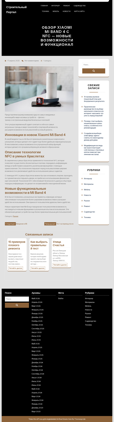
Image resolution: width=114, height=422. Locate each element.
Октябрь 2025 (37, 325)
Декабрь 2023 (37, 408)
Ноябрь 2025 (37, 321)
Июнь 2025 (36, 340)
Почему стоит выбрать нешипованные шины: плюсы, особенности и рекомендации (93, 124)
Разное (15, 216)
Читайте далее (15, 268)
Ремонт (66, 6)
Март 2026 (36, 306)
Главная (44, 6)
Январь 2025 (37, 359)
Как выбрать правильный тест (39, 245)
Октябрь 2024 (37, 370)
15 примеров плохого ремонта (16, 245)
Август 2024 (37, 377)
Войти (60, 298)
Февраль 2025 (37, 355)
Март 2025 (36, 351)
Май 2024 (36, 389)
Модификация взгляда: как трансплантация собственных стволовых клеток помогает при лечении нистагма (94, 149)
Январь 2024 (37, 404)
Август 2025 (37, 332)
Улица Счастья (58, 243)
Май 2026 (36, 298)
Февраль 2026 (38, 310)
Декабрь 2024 (37, 362)
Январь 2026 (37, 313)
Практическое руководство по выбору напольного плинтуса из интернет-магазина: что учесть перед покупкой (94, 111)
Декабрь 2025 (37, 317)
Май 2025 (36, 344)
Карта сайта (79, 11)
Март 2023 (36, 411)
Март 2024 (36, 396)
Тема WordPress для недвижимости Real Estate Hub (50, 419)
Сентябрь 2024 (38, 374)
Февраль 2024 (37, 400)
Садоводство (80, 6)
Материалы (89, 184)
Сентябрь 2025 (38, 328)
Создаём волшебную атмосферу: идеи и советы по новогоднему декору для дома (93, 136)
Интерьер (55, 6)
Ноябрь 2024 (37, 366)
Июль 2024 (36, 381)
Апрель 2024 (37, 393)
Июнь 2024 (36, 385)
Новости (66, 11)
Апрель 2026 (37, 302)
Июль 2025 (36, 336)
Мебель (56, 11)
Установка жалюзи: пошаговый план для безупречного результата (94, 99)
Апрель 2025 (37, 347)
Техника (45, 11)
